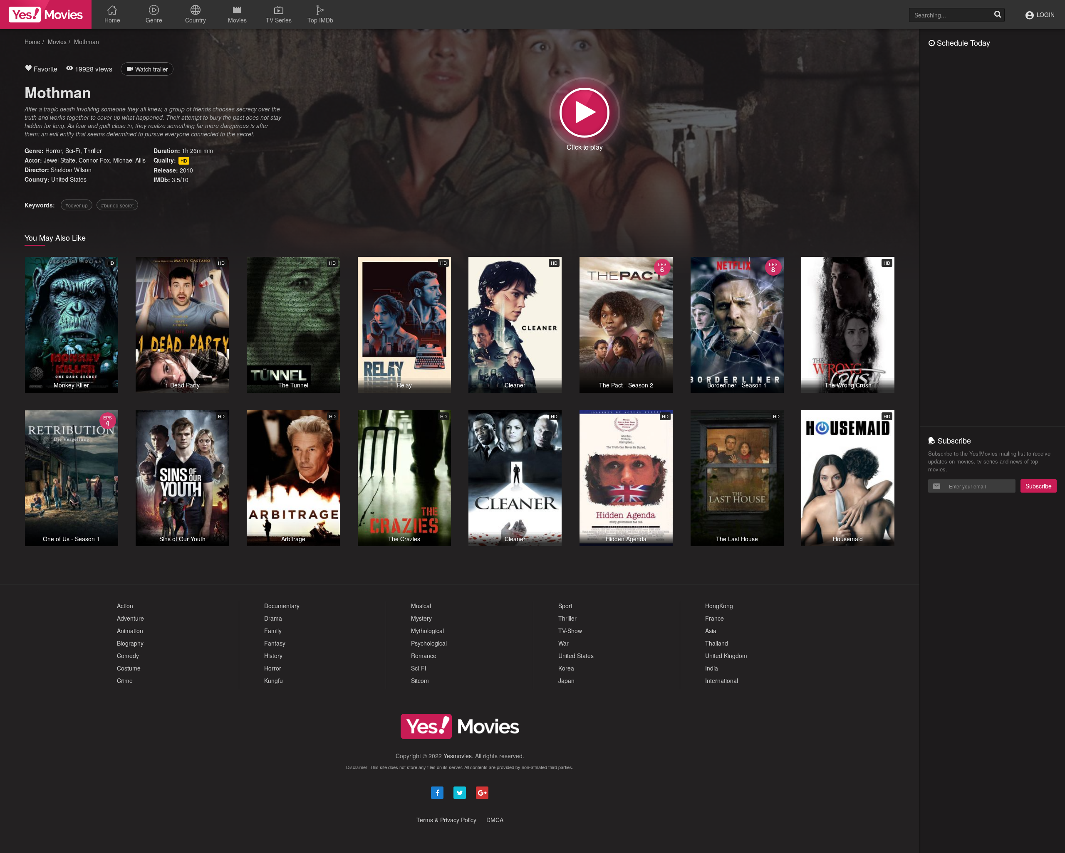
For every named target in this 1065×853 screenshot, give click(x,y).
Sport (565, 606)
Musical (421, 606)
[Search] (998, 15)
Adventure (130, 618)
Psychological (429, 643)
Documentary (282, 606)
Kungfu (273, 680)
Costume (129, 668)
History (273, 655)
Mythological (427, 630)
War (563, 643)
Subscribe (1038, 486)
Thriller (93, 150)
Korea (566, 668)
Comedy (128, 655)
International (721, 680)
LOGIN (1045, 14)
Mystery (421, 618)
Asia (710, 630)
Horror (53, 150)
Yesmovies (457, 756)
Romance (423, 655)
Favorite (44, 69)
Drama (273, 618)
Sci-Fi (72, 150)
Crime (125, 680)
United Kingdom (726, 655)
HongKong (719, 606)
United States (69, 179)
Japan (566, 680)
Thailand (716, 643)
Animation (130, 630)
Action (125, 606)
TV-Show (570, 630)
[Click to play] (584, 113)
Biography (130, 643)
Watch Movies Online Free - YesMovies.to (45, 14)
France (714, 618)
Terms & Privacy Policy (446, 820)
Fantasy (274, 643)
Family (273, 630)
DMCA (494, 820)
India (711, 668)
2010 (186, 170)
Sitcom (420, 680)
